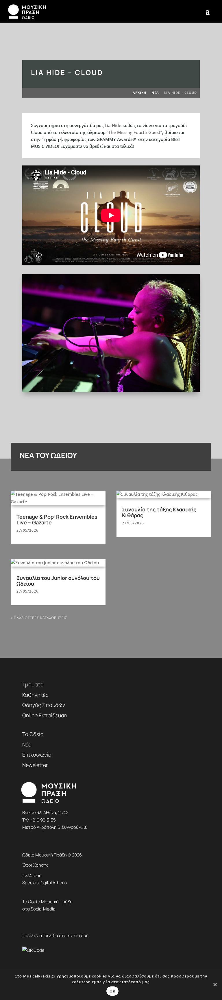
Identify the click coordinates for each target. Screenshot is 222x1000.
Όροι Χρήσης (35, 865)
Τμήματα (33, 684)
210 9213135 (44, 820)
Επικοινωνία (36, 754)
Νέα (27, 744)
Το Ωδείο (33, 734)
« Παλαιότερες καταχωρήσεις (39, 617)
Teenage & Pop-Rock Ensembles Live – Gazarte (56, 519)
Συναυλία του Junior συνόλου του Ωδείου (58, 580)
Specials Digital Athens (44, 883)
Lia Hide (113, 125)
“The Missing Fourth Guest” (134, 132)
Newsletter (35, 764)
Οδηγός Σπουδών (43, 704)
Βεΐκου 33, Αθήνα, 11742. (45, 812)
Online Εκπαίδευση (44, 715)
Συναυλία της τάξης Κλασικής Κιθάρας (159, 512)
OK (112, 991)
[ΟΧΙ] (215, 984)
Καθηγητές (35, 694)
